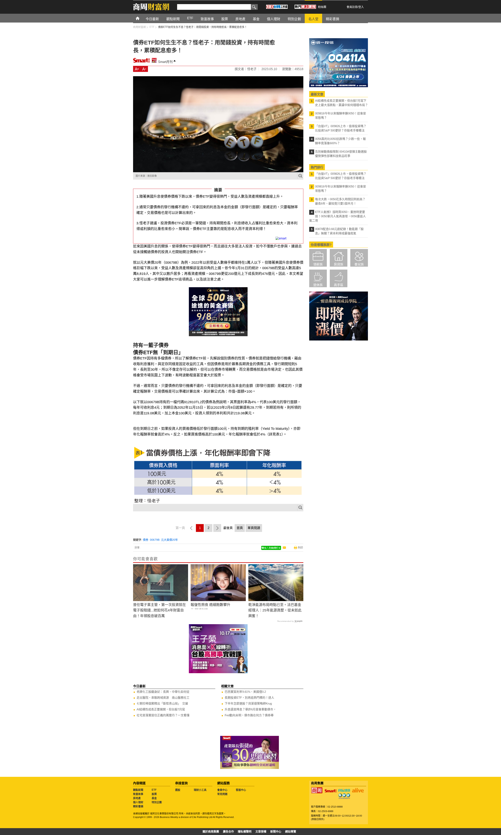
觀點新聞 (138, 789)
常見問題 (222, 793)
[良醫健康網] (344, 790)
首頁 (141, 18)
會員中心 (222, 789)
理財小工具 (200, 789)
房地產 (137, 798)
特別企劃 (157, 802)
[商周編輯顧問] (344, 796)
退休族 (318, 285)
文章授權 (260, 831)
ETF (154, 789)
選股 (177, 789)
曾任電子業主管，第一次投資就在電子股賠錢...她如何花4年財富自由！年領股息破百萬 (159, 610)
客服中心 (241, 789)
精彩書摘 (138, 806)
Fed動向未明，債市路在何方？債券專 (249, 715)
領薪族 (318, 264)
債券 (145, 539)
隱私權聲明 (244, 831)
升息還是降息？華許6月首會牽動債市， (250, 709)
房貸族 (338, 264)
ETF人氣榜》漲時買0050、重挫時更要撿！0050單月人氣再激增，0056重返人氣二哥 (337, 216)
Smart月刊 (165, 61)
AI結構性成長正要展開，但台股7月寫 (161, 709)
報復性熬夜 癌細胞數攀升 (210, 605)
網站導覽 (290, 831)
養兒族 (359, 264)
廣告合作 (228, 831)
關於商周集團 (211, 831)
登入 (361, 6)
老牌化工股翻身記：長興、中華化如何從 (163, 691)
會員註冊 (352, 6)
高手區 (338, 285)
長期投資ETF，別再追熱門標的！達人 (249, 697)
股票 (154, 793)
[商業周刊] (317, 790)
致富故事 (138, 793)
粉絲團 (322, 6)
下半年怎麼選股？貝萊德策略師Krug (248, 703)
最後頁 (228, 528)
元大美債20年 (169, 539)
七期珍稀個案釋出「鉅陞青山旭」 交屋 (162, 703)
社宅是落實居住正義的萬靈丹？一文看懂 (163, 715)
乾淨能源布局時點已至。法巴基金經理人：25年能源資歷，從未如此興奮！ (275, 610)
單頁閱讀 (254, 528)
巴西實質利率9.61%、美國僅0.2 (245, 691)
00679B (154, 539)
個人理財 (138, 802)
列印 (300, 547)
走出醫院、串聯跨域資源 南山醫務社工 (163, 697)
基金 (154, 798)
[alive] (358, 790)
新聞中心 (275, 831)
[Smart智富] (330, 791)
